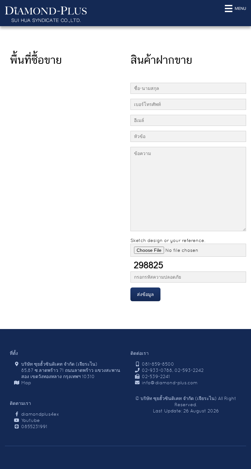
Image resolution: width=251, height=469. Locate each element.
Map (26, 382)
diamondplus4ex (40, 414)
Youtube (30, 420)
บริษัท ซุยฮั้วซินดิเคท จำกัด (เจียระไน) (179, 398)
